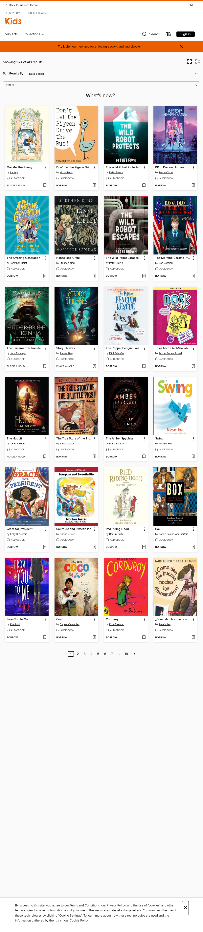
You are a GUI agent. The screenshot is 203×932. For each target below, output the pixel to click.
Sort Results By (13, 73)
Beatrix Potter (116, 534)
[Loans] (168, 35)
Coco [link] (59, 619)
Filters (10, 85)
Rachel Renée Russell (170, 353)
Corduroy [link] (112, 619)
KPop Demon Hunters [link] (169, 167)
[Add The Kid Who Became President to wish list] (193, 276)
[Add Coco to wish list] (94, 637)
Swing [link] (159, 438)
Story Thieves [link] (65, 348)
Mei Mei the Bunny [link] (19, 167)
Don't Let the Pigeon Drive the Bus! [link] (74, 167)
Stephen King (67, 263)
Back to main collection (23, 5)
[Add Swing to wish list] (193, 456)
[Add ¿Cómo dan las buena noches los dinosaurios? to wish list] (193, 637)
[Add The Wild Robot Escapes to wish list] (143, 276)
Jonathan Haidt (18, 263)
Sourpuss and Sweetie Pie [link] (73, 529)
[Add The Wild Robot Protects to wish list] (143, 185)
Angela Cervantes (69, 624)
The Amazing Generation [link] (23, 258)
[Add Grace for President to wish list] (44, 547)
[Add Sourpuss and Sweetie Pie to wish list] (94, 547)
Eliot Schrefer (116, 353)
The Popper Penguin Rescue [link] (124, 348)
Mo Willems (66, 172)
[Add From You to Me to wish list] (44, 637)
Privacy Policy (116, 905)
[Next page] (134, 654)
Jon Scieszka (67, 443)
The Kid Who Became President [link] (173, 258)
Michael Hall (165, 443)
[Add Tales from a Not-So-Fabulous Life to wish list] (193, 366)
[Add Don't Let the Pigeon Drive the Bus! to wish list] (94, 185)
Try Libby (64, 47)
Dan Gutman (166, 263)
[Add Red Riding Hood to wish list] (143, 547)
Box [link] (157, 529)
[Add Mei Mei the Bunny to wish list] (44, 185)
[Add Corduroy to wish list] (143, 637)
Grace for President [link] (20, 529)
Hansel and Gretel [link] (68, 258)
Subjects (11, 34)
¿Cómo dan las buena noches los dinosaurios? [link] (173, 619)
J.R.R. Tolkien (17, 443)
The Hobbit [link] (14, 438)
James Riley (66, 353)
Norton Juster (67, 534)
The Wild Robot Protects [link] (122, 167)
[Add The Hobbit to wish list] (44, 456)
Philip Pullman (117, 443)
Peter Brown (116, 172)
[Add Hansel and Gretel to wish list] (94, 276)
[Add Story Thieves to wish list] (94, 366)
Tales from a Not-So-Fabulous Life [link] (173, 348)
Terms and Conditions (85, 905)
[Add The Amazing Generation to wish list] (44, 276)
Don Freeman (116, 624)
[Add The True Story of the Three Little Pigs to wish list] (94, 456)
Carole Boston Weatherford (173, 534)
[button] (150, 35)
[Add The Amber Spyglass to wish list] (143, 456)
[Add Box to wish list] (193, 547)
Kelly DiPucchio (18, 534)
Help (191, 5)
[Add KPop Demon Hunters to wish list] (193, 185)
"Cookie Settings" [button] (70, 916)
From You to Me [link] (17, 619)
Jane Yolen (164, 624)
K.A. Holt (15, 624)
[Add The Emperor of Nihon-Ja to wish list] (44, 366)
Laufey (14, 172)
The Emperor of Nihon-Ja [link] (24, 348)
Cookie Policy (79, 920)
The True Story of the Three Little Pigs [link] (74, 438)
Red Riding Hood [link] (117, 529)
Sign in (185, 34)
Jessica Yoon (166, 172)
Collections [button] (33, 34)
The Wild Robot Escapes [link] (122, 258)
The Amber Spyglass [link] (119, 438)
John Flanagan (18, 353)
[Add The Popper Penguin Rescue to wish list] (143, 366)
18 (126, 654)
